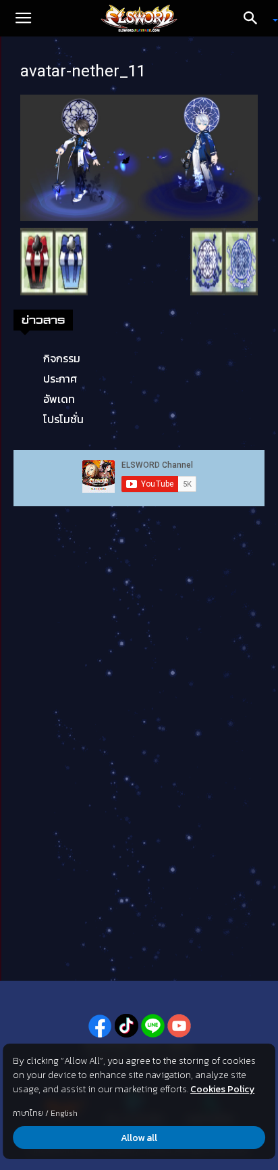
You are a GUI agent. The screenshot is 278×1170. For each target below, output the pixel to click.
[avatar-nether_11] (139, 156)
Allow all (139, 1138)
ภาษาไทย (28, 1113)
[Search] (255, 18)
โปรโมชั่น (63, 419)
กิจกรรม (61, 358)
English (64, 1113)
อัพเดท (59, 399)
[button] (23, 18)
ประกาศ (60, 378)
